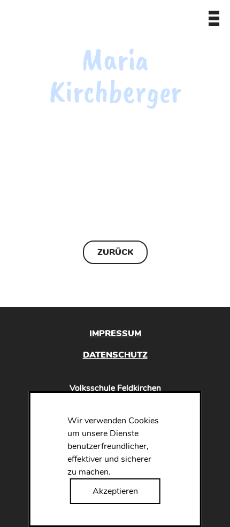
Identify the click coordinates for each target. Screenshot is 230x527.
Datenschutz (115, 354)
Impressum (115, 333)
